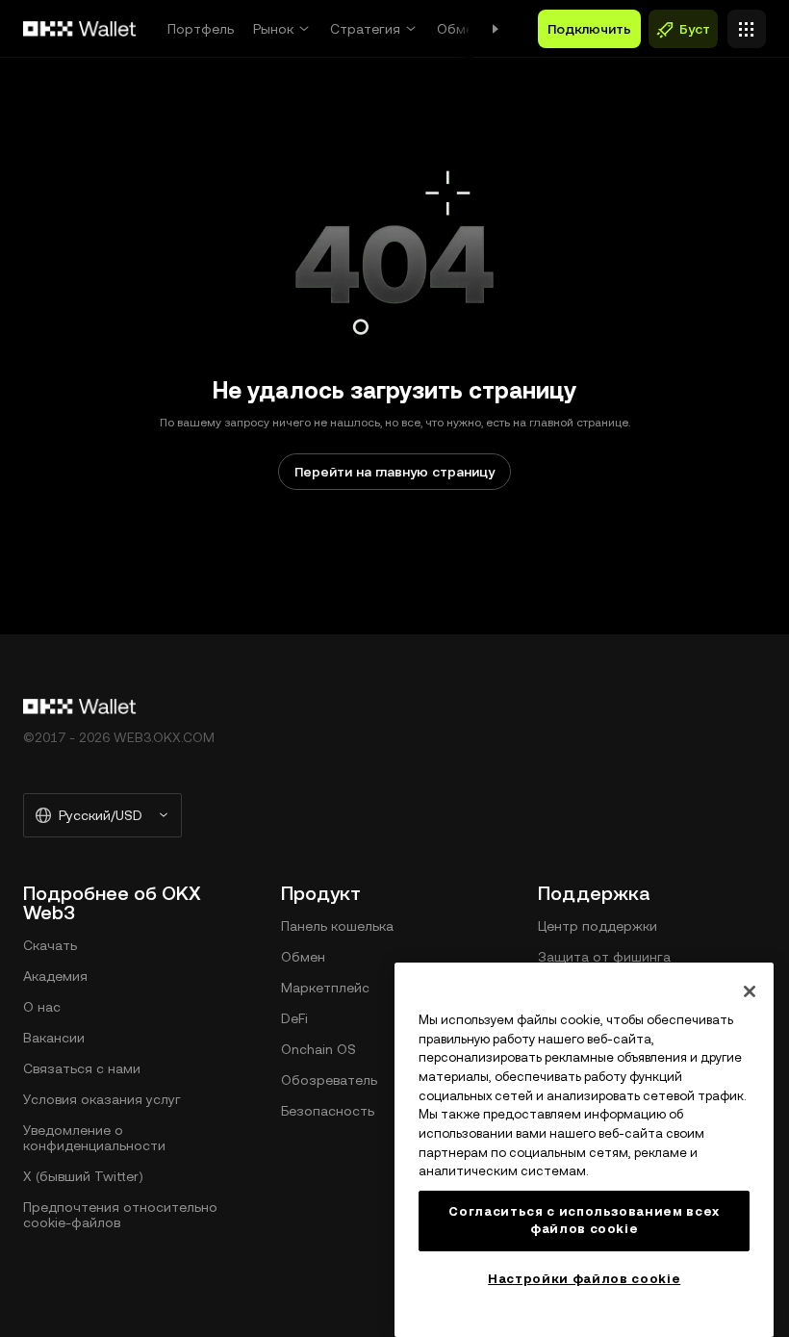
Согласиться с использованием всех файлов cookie (584, 1220)
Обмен (459, 29)
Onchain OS (318, 1049)
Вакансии (54, 1037)
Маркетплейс (325, 987)
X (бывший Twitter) (83, 1176)
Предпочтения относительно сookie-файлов (120, 1214)
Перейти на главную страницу (394, 471)
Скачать (50, 945)
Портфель (200, 29)
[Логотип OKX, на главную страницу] (80, 29)
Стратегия (365, 29)
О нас (42, 1007)
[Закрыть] (749, 991)
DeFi (294, 1018)
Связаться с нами (81, 1068)
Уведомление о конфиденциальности (94, 1137)
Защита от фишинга (604, 956)
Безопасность (327, 1110)
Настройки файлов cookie (584, 1279)
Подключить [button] (589, 29)
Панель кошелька (337, 926)
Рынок (273, 29)
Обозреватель (329, 1080)
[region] (584, 1150)
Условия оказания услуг (102, 1099)
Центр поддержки (597, 926)
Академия (55, 976)
